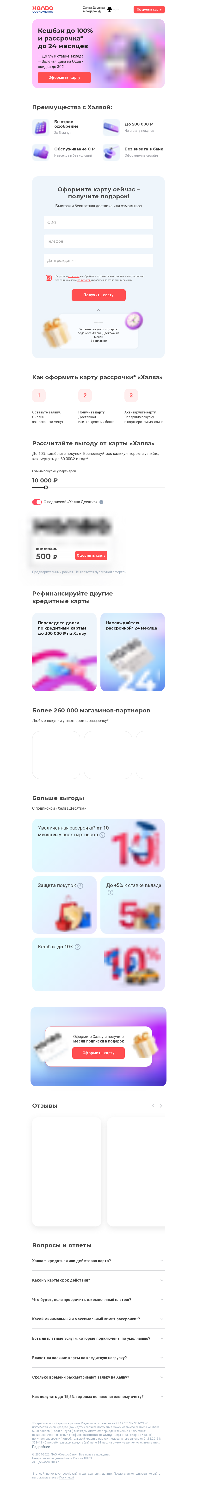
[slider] (46, 487)
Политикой (84, 280)
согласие (73, 276)
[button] (98, 235)
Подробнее (41, 1447)
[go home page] (42, 9)
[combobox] (98, 222)
